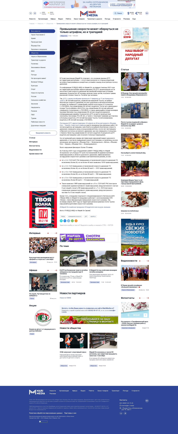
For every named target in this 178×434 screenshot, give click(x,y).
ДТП (86, 216)
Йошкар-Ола (35, 46)
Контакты (123, 400)
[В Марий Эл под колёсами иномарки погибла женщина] (103, 258)
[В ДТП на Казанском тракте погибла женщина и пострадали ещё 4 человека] (74, 258)
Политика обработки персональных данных (45, 413)
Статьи (32, 138)
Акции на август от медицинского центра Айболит (42, 330)
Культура (34, 86)
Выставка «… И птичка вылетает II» (46, 295)
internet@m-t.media (127, 405)
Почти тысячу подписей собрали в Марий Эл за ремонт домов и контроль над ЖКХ (134, 123)
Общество (34, 53)
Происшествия (36, 42)
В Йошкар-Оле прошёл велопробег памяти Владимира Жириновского (134, 94)
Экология (34, 104)
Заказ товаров (102, 391)
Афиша (33, 270)
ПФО (32, 115)
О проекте (135, 391)
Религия (34, 111)
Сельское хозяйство (38, 100)
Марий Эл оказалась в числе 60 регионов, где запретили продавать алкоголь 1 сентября (103, 353)
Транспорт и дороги (38, 60)
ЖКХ (32, 71)
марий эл (93, 216)
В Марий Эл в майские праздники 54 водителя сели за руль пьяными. (85, 207)
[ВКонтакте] (65, 220)
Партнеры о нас (70, 413)
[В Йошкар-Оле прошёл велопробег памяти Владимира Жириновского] (135, 81)
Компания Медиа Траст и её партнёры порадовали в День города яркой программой (132, 182)
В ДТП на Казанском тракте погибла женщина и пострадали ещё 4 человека (74, 272)
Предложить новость (43, 133)
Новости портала (37, 93)
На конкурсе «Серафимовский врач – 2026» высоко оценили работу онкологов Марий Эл (134, 323)
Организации (64, 391)
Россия (33, 96)
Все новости (35, 31)
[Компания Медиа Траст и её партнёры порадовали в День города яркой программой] (135, 168)
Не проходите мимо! (38, 78)
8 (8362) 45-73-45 (127, 403)
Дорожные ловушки (38, 125)
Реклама (53, 393)
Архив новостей (36, 154)
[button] (56, 233)
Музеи (35, 297)
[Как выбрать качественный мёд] (135, 141)
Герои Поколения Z (38, 35)
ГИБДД (63, 216)
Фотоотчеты (34, 146)
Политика (34, 64)
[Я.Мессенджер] (61, 220)
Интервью (33, 142)
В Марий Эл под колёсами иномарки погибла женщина (103, 271)
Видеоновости (35, 150)
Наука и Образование (39, 56)
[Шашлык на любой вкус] (135, 199)
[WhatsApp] (72, 220)
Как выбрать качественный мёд (133, 153)
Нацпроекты (35, 107)
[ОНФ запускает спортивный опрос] (74, 340)
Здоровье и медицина (39, 49)
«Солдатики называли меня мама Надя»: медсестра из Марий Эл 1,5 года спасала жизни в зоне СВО (45, 258)
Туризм (33, 118)
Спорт (33, 89)
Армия (33, 38)
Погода (34, 75)
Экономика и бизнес (38, 67)
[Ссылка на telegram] (34, 13)
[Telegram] (68, 220)
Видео (60, 19)
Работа (68, 19)
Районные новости (38, 122)
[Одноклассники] (76, 220)
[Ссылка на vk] (30, 13)
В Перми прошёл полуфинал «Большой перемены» (131, 286)
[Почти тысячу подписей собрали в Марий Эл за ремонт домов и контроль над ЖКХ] (135, 110)
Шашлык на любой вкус (130, 211)
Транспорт (115, 391)
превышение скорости (74, 216)
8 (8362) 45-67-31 (94, 310)
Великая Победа (37, 82)
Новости (32, 19)
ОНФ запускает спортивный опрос (73, 352)
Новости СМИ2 (65, 298)
